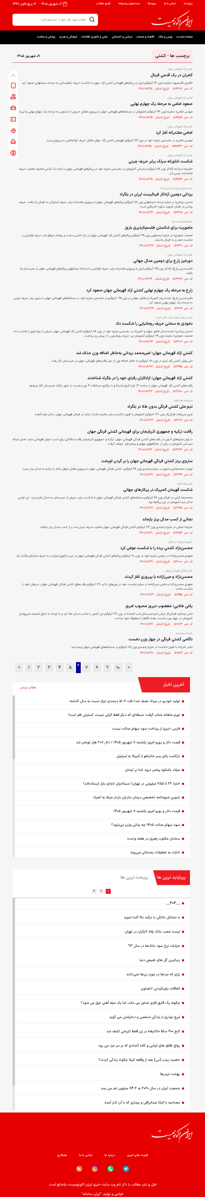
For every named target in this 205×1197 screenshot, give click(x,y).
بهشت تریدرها (170, 1074)
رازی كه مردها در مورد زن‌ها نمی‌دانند (153, 974)
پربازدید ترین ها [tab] (171, 877)
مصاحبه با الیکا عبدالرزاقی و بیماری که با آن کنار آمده (142, 1102)
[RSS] (79, 1169)
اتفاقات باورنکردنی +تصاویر (160, 988)
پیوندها (152, 3)
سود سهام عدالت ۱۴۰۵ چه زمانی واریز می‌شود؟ (145, 825)
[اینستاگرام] (95, 1169)
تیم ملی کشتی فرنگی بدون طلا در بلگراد (159, 407)
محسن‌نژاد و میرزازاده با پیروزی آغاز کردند (158, 577)
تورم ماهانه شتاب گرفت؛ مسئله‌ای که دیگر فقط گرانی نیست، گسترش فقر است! (124, 715)
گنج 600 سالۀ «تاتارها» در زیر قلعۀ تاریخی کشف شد (143, 1031)
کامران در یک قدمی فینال (171, 75)
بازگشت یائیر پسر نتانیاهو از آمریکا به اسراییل (148, 756)
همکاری (62, 1155)
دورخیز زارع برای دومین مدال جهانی (162, 261)
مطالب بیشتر (28, 687)
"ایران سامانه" (92, 1194)
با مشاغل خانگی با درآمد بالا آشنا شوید (152, 917)
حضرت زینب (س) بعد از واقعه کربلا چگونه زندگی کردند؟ (139, 1060)
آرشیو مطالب (103, 3)
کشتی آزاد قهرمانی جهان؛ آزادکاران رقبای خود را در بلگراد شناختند (139, 378)
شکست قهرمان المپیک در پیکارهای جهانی (157, 490)
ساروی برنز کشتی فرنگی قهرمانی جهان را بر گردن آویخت (146, 461)
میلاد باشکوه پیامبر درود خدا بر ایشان (152, 770)
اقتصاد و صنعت (145, 37)
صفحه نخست (184, 37)
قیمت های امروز (137, 1155)
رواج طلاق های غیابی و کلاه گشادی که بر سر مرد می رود (139, 1045)
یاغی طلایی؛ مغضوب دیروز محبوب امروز (158, 606)
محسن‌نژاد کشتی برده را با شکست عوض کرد (156, 548)
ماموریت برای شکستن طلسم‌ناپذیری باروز (158, 228)
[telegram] (126, 1169)
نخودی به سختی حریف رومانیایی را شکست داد (154, 324)
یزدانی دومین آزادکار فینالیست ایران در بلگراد (156, 194)
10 (118, 668)
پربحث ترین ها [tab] (134, 877)
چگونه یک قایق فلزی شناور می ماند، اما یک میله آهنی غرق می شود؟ (130, 1003)
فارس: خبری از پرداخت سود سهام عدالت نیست (146, 728)
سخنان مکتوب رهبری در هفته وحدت (153, 838)
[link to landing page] (172, 20)
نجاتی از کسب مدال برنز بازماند (167, 519)
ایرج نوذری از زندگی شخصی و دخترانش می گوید (144, 1017)
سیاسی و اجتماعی (122, 37)
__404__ (173, 903)
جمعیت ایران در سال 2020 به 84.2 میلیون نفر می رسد (140, 1088)
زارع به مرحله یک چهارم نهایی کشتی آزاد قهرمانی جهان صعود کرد (139, 290)
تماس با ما (170, 3)
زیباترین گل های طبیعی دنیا (160, 960)
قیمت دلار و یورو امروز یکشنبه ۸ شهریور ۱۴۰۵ (147, 811)
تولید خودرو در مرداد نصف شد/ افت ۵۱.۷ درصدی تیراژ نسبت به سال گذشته (125, 701)
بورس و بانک (165, 37)
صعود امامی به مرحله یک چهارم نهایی (161, 104)
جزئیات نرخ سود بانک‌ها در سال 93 (154, 946)
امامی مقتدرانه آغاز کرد (174, 133)
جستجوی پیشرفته (129, 3)
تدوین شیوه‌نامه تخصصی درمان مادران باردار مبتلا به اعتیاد (136, 797)
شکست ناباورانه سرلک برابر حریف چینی (160, 161)
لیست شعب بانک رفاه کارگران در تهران (152, 931)
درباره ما (188, 3)
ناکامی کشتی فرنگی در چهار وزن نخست (160, 639)
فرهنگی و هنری (68, 37)
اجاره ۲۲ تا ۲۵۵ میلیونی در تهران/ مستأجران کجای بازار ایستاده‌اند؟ (131, 783)
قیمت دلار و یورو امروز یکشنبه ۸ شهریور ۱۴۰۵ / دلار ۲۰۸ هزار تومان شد (128, 742)
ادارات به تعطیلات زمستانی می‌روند (155, 852)
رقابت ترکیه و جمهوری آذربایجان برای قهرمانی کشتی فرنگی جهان (139, 432)
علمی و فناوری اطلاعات (94, 37)
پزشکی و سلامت (46, 37)
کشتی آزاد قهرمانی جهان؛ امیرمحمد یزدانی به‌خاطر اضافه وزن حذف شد (134, 353)
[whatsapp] (111, 1169)
